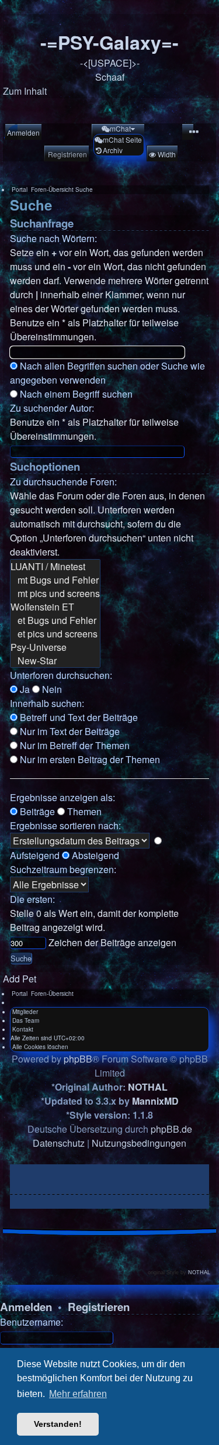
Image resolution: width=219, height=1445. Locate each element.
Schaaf (109, 77)
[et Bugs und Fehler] (55, 620)
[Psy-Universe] (55, 647)
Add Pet (19, 978)
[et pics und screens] (55, 633)
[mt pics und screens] (55, 593)
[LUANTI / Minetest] (55, 566)
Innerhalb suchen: (47, 703)
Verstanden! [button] (58, 1424)
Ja (24, 689)
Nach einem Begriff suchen (75, 394)
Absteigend (94, 855)
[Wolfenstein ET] (55, 606)
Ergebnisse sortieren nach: (65, 825)
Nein (51, 689)
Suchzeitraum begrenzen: (63, 869)
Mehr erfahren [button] (78, 1394)
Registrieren (99, 1307)
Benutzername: (31, 1322)
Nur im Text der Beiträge (69, 731)
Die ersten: (32, 899)
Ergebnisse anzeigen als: (62, 797)
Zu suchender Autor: (52, 408)
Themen (83, 811)
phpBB (78, 1058)
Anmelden (26, 1307)
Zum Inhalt (25, 91)
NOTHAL (148, 1087)
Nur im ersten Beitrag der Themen (89, 759)
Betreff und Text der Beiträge (78, 717)
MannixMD (155, 1101)
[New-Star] (55, 660)
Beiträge (36, 811)
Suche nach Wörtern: (53, 238)
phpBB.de (171, 1129)
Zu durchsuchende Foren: (63, 481)
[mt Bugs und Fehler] (55, 580)
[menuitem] (22, 132)
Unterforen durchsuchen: (61, 675)
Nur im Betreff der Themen (74, 745)
